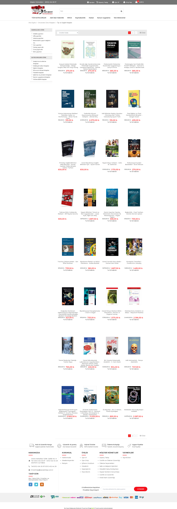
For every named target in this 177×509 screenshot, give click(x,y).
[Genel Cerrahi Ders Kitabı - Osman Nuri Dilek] (112, 247)
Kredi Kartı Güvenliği (107, 478)
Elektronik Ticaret (81, 508)
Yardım (91, 2)
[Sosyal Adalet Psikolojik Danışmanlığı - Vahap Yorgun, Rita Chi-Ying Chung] (68, 50)
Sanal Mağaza (70, 508)
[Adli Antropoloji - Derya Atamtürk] (134, 346)
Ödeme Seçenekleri (107, 463)
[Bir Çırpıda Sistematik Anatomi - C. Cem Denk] (112, 346)
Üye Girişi (85, 460)
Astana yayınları (38, 38)
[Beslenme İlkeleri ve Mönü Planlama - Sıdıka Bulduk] (90, 247)
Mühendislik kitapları (40, 79)
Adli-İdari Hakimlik (57, 18)
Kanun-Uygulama (103, 18)
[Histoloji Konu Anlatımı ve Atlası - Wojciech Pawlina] (134, 296)
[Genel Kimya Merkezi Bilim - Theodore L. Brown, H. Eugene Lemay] (112, 296)
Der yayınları (37, 45)
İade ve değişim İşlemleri (109, 466)
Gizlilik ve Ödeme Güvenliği (110, 460)
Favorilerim (86, 472)
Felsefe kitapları (38, 72)
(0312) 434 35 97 (50, 2)
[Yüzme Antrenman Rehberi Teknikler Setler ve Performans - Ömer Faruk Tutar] (68, 99)
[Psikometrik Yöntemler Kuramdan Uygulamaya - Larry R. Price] (112, 50)
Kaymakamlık (80, 18)
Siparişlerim (86, 469)
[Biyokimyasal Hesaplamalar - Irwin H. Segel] (90, 296)
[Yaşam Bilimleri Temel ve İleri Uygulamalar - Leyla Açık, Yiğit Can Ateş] (90, 198)
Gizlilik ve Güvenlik (107, 475)
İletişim (64, 463)
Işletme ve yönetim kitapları (42, 75)
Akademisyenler (68, 460)
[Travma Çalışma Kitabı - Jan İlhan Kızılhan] (68, 247)
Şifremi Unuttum (88, 463)
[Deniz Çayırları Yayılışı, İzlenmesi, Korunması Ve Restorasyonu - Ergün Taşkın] (112, 198)
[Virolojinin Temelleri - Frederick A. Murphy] (134, 247)
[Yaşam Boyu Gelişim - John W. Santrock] (112, 148)
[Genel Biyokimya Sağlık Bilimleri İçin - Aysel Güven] (90, 148)
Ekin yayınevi (37, 52)
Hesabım (85, 466)
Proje (91, 508)
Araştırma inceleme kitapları (39, 62)
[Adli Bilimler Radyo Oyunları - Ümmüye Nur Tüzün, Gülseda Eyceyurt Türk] (112, 99)
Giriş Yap (129, 2)
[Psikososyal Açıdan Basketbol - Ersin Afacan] (134, 148)
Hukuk (91, 18)
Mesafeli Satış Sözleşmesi (109, 469)
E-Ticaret (96, 508)
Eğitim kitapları (38, 68)
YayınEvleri (127, 458)
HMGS (69, 18)
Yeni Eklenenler (119, 18)
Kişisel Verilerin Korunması (109, 472)
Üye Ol (116, 2)
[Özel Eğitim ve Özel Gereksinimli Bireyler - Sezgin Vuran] (134, 99)
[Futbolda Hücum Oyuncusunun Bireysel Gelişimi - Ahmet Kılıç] (90, 99)
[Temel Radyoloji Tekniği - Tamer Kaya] (68, 346)
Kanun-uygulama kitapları (41, 77)
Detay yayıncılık (38, 47)
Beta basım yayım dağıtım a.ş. (41, 42)
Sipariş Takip (103, 2)
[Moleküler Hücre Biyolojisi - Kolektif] (134, 395)
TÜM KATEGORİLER (39, 18)
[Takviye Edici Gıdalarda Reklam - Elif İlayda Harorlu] (68, 198)
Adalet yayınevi (38, 34)
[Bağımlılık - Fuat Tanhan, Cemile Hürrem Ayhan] (134, 198)
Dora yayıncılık (38, 49)
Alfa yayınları (37, 36)
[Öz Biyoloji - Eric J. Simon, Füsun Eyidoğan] (112, 395)
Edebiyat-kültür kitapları (41, 66)
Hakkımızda (66, 458)
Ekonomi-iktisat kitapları (41, 70)
